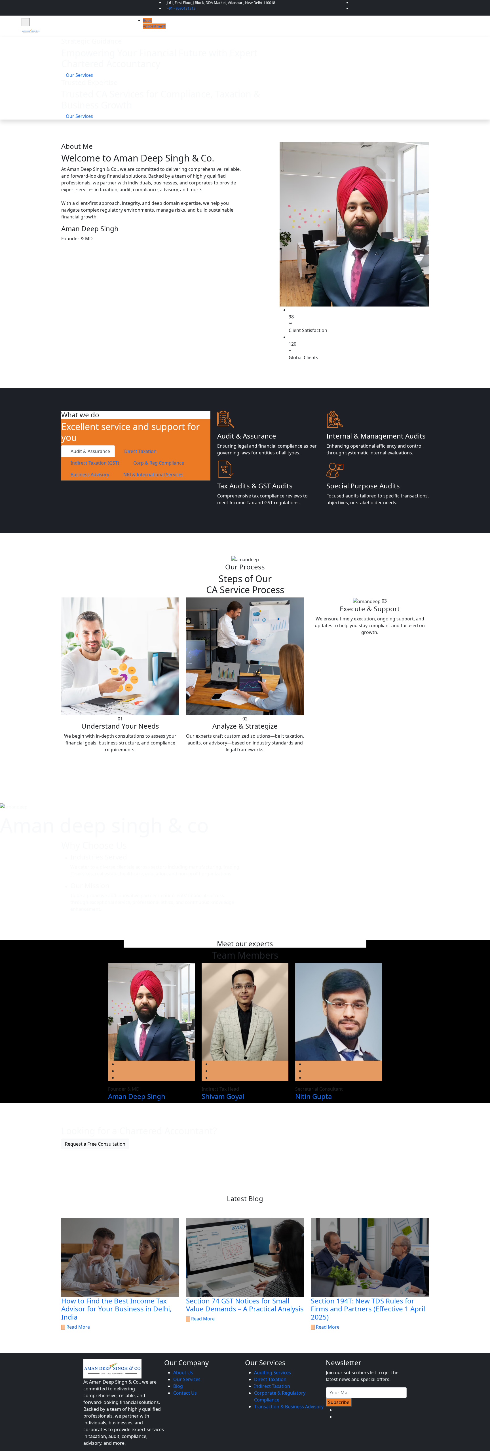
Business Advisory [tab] (89, 474)
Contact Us (185, 1393)
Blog (178, 1386)
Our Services (186, 1379)
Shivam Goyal (223, 1096)
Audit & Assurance (246, 436)
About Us (183, 1372)
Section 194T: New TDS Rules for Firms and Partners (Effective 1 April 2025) (368, 1309)
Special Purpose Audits (363, 485)
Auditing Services (272, 1372)
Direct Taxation (270, 1379)
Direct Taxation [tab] (140, 451)
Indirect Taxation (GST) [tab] (94, 463)
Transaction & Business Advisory (289, 1406)
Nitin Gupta (313, 1096)
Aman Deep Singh (136, 1096)
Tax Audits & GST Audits (255, 485)
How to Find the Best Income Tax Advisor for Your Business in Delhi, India (116, 1309)
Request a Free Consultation (95, 1144)
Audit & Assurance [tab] (89, 451)
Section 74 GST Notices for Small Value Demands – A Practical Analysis (245, 1305)
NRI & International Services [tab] (152, 474)
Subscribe (338, 1402)
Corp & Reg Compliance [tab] (158, 463)
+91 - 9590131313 (181, 8)
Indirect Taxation (272, 1386)
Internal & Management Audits (376, 436)
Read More (77, 1327)
